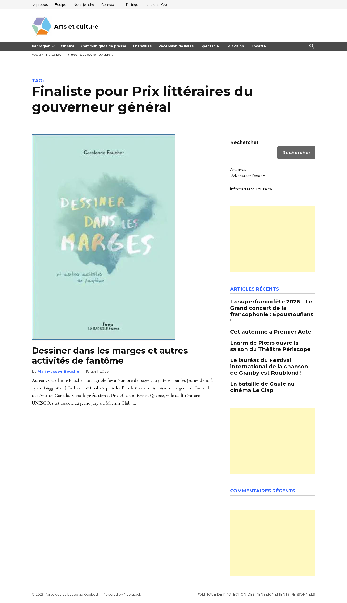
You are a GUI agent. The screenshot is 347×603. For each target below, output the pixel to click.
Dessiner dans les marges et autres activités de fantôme (110, 355)
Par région (41, 46)
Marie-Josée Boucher (59, 371)
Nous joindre (83, 5)
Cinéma (67, 46)
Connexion (110, 5)
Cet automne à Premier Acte (270, 331)
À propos (40, 5)
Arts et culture (76, 26)
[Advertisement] (272, 239)
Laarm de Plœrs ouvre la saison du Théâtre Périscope (271, 345)
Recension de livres (176, 46)
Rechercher (244, 142)
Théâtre (258, 46)
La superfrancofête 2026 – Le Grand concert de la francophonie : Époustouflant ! (271, 311)
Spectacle (209, 46)
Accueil (37, 54)
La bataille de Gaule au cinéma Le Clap (262, 386)
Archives (238, 169)
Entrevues (142, 46)
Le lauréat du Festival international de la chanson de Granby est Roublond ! (269, 366)
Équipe (60, 5)
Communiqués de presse (103, 46)
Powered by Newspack (122, 594)
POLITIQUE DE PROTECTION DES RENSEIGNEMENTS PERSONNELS (255, 594)
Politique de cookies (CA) (146, 5)
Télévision (235, 46)
